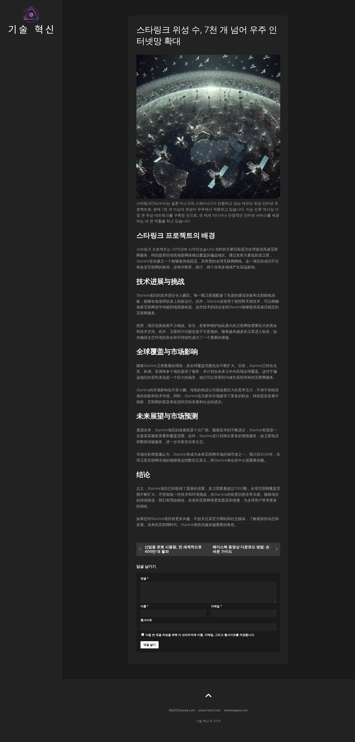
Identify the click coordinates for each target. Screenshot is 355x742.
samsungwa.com (236, 710)
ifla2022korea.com (182, 710)
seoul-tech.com (209, 710)
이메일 (216, 606)
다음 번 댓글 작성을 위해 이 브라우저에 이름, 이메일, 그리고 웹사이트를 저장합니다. (200, 634)
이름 (145, 606)
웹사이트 (146, 620)
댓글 (145, 578)
